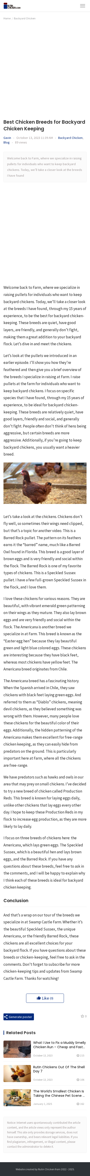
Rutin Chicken (46, 1169)
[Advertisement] (45, 69)
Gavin (7, 138)
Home (7, 18)
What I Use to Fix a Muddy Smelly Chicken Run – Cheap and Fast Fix (59, 1045)
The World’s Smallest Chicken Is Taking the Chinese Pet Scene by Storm (60, 1093)
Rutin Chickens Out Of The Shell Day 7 (59, 1069)
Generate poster (20, 1017)
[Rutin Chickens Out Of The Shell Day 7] (17, 1073)
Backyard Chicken (70, 138)
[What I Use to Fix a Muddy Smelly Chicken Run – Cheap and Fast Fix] (17, 1049)
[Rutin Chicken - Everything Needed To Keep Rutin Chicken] (14, 5)
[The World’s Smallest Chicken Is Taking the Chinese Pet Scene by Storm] (17, 1097)
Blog (6, 142)
